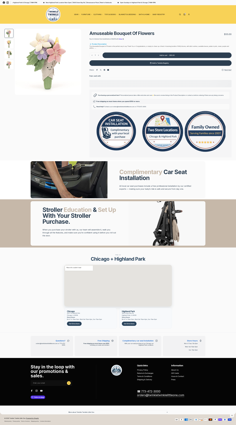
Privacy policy (16, 421)
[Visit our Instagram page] (7, 2)
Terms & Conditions (144, 376)
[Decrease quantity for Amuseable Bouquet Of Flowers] (91, 55)
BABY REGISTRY (159, 14)
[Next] (76, 66)
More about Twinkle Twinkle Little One (118, 412)
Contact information (45, 421)
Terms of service (25, 421)
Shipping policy (35, 421)
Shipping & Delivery (144, 380)
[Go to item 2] (8, 43)
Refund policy (8, 421)
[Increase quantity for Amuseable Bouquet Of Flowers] (99, 55)
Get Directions (74, 324)
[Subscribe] (69, 383)
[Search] (180, 14)
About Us (175, 370)
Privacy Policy (142, 370)
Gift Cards (175, 373)
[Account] (188, 14)
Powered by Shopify (32, 418)
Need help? (228, 70)
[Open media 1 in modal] (48, 62)
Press (173, 380)
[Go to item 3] (8, 54)
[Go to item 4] (8, 64)
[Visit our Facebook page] (4, 2)
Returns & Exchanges (145, 373)
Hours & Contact (177, 376)
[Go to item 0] (8, 33)
